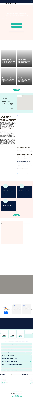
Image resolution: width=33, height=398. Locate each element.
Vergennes (20, 336)
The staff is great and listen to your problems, (27, 309)
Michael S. (14, 305)
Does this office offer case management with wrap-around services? (14, 352)
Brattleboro (12, 331)
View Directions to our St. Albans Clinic (16, 29)
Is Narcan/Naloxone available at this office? (9, 370)
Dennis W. (24, 305)
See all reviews (6, 311)
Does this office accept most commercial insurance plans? (12, 364)
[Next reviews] (31, 309)
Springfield (4, 336)
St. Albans (12, 336)
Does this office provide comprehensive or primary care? (12, 367)
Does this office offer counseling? (8, 355)
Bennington (4, 331)
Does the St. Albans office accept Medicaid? (9, 358)
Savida (5, 307)
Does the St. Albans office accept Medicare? (9, 361)
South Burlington (28, 331)
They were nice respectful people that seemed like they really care (17, 309)
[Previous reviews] (12, 309)
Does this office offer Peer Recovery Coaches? (10, 349)
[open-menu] (31, 1)
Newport (20, 331)
